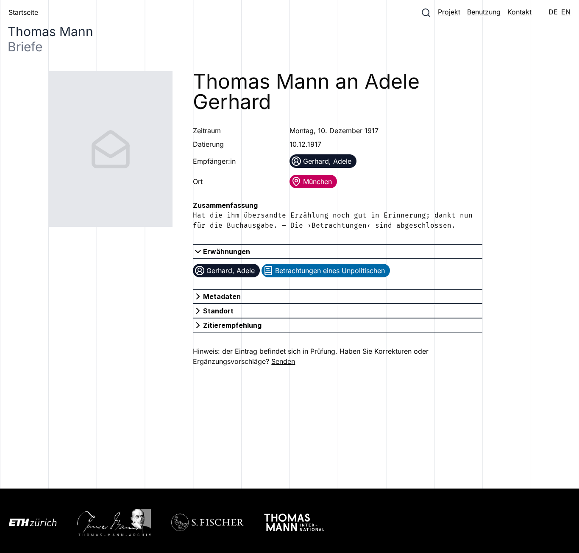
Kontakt (519, 12)
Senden (283, 361)
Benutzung (484, 12)
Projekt (449, 12)
